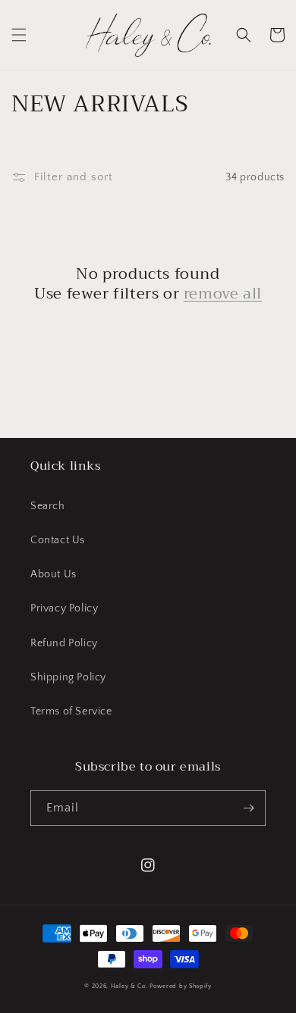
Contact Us (57, 540)
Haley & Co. (129, 986)
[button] (19, 35)
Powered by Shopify (181, 986)
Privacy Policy (64, 608)
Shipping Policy (68, 677)
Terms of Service (71, 711)
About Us (53, 574)
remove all (223, 294)
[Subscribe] (248, 808)
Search (47, 506)
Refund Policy (64, 643)
